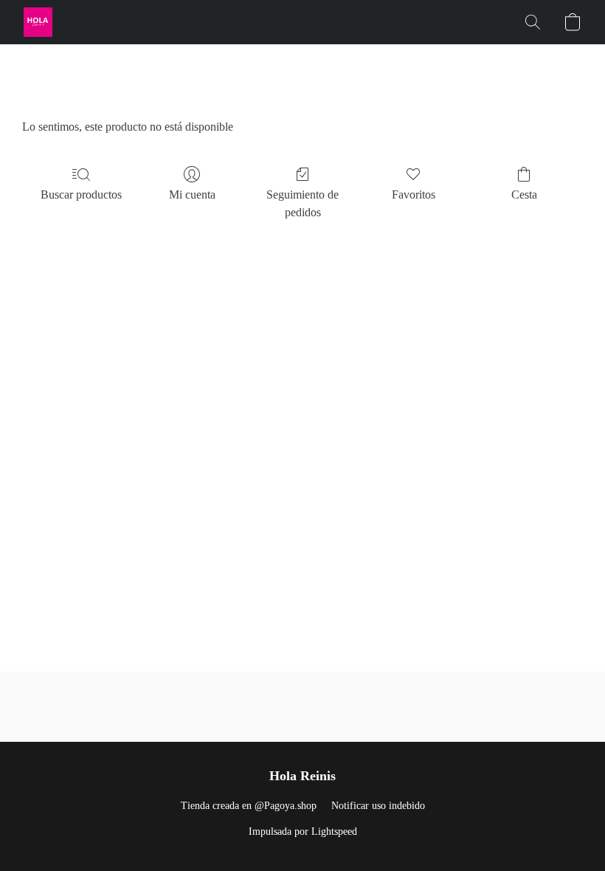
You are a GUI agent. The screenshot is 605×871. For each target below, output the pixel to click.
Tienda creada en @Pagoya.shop (249, 805)
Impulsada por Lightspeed (303, 831)
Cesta (524, 194)
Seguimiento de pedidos (302, 203)
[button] (38, 22)
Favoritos (413, 194)
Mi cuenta (192, 194)
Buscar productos (81, 194)
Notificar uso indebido (378, 805)
